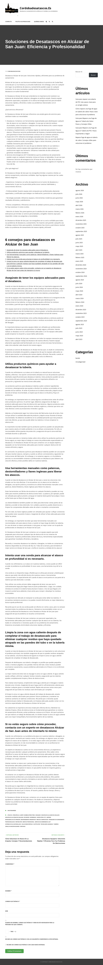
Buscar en (79, 72)
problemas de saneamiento (56, 819)
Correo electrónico (12, 901)
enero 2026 (79, 216)
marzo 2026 (79, 209)
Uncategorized (11, 810)
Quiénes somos (39, 21)
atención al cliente (18, 815)
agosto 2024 (80, 280)
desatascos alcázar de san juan (14, 817)
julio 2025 (79, 239)
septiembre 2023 (81, 321)
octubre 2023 (80, 317)
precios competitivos (42, 819)
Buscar (93, 75)
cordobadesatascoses (14, 71)
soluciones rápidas (27, 824)
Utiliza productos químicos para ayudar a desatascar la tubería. (28, 252)
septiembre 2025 (81, 231)
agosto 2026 (80, 190)
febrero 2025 (80, 257)
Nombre (8, 891)
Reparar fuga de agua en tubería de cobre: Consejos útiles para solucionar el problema (86, 140)
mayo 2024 (79, 291)
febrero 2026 (80, 213)
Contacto (8, 21)
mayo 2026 (79, 202)
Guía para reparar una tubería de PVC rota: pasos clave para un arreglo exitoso (86, 102)
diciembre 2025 (81, 220)
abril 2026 (79, 205)
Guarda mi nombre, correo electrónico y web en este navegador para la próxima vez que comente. (29, 923)
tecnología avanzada (47, 824)
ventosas (22, 826)
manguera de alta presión (12, 819)
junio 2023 (79, 332)
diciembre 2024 (81, 265)
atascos (9, 815)
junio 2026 (79, 198)
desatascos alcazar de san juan (50, 815)
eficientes (26, 817)
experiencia (33, 817)
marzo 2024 (79, 298)
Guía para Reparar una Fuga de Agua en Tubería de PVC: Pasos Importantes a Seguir (86, 131)
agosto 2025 (80, 235)
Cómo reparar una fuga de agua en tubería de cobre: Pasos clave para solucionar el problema (87, 111)
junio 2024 (79, 287)
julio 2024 (79, 283)
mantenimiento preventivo (28, 819)
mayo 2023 (79, 336)
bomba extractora (29, 815)
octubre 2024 (80, 272)
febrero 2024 (80, 302)
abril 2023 (79, 339)
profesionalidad (10, 822)
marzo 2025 (79, 254)
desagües (38, 815)
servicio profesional (28, 822)
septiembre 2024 (81, 276)
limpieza (48, 817)
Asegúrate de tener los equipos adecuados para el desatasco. (27, 250)
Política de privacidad (22, 21)
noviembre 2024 (81, 269)
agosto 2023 (80, 324)
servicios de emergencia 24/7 (43, 822)
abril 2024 (79, 295)
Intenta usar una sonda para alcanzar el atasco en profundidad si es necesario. (33, 259)
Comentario (9, 864)
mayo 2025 (79, 246)
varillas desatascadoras (12, 826)
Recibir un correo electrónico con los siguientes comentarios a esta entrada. (31, 939)
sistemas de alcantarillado (13, 824)
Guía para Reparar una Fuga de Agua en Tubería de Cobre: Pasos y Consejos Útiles (86, 121)
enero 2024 (79, 306)
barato (78, 358)
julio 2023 (79, 328)
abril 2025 (79, 250)
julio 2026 (79, 194)
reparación (18, 822)
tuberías (56, 824)
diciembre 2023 (81, 310)
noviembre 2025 (81, 224)
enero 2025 (79, 261)
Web (6, 911)
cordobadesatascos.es (35, 8)
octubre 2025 (80, 228)
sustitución (36, 824)
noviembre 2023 (81, 313)
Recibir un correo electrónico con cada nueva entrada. (26, 944)
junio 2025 (79, 243)
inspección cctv (41, 817)
